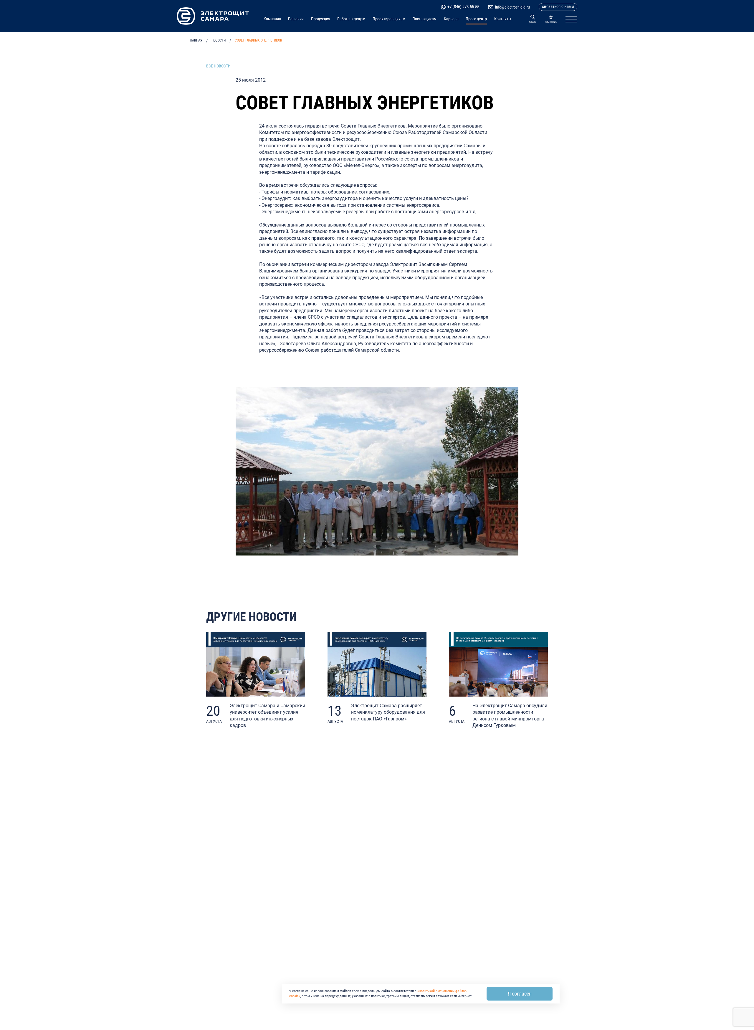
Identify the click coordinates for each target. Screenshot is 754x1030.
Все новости (218, 66)
